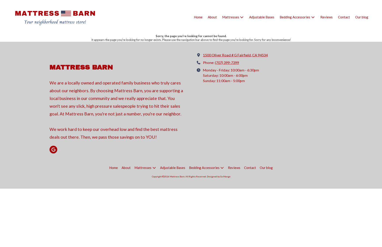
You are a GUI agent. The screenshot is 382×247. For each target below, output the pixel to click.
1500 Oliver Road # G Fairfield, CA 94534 (235, 55)
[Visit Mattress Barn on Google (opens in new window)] (53, 149)
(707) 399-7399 (227, 62)
